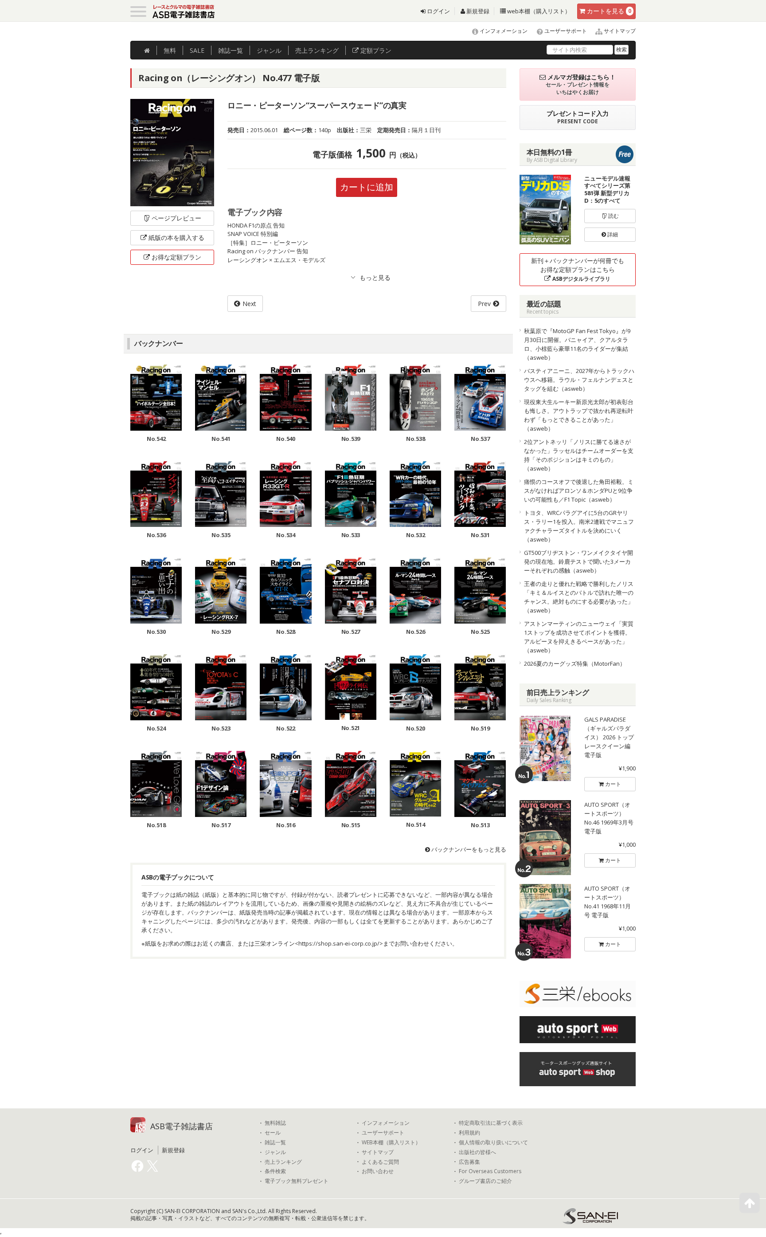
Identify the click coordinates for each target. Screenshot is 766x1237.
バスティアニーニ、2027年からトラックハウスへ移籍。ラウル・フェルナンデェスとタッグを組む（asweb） (579, 380)
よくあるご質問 (380, 1162)
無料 (170, 50)
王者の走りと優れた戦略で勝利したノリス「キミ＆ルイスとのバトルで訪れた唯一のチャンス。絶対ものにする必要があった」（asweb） (578, 597)
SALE (197, 50)
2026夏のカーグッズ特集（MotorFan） (574, 664)
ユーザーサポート (565, 31)
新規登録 (477, 11)
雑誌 (230, 50)
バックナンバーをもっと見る (468, 849)
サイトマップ (619, 31)
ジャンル (269, 50)
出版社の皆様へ (477, 1152)
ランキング (317, 50)
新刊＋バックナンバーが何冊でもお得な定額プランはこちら (577, 269)
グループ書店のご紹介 (485, 1181)
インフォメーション (503, 31)
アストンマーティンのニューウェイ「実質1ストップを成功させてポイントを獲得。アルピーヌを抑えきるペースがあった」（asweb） (578, 637)
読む (613, 216)
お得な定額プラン (176, 257)
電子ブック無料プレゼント (296, 1181)
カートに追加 (366, 187)
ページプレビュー (176, 218)
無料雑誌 (275, 1123)
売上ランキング (283, 1162)
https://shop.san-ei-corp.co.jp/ (338, 943)
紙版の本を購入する (176, 237)
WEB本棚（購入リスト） (391, 1142)
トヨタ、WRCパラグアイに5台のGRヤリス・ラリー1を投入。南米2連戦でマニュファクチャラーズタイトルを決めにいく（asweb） (579, 526)
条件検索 (275, 1171)
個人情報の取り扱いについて (493, 1142)
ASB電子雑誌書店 (181, 1126)
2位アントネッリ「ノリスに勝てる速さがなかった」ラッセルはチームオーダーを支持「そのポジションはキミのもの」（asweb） (578, 455)
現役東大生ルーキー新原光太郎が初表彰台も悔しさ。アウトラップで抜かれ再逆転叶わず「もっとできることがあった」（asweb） (578, 415)
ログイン (438, 11)
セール (273, 1132)
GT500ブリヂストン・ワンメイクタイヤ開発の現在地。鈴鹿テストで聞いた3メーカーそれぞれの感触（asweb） (578, 561)
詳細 (612, 234)
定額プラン (375, 50)
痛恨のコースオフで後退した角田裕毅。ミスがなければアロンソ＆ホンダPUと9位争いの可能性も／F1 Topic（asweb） (578, 490)
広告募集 (469, 1162)
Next (249, 303)
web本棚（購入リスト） (538, 11)
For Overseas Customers (490, 1171)
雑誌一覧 (275, 1142)
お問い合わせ (378, 1171)
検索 (621, 49)
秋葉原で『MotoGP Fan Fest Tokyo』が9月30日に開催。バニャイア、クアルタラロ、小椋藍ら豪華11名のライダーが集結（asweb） (577, 344)
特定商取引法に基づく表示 (491, 1123)
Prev (484, 303)
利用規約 (469, 1132)
